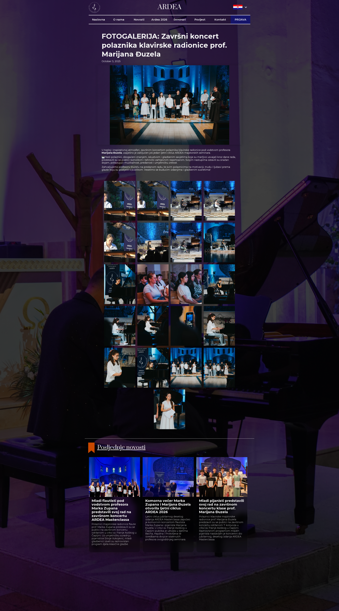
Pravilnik (167, 570)
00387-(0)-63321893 (123, 577)
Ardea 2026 (159, 19)
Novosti (139, 19)
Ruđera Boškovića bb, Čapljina (130, 570)
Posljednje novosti (121, 447)
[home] (94, 7)
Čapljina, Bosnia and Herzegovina (132, 573)
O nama (118, 19)
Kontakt (220, 19)
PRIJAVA (240, 19)
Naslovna (98, 19)
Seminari (179, 19)
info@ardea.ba (121, 580)
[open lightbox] (119, 201)
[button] (240, 7)
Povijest (199, 19)
